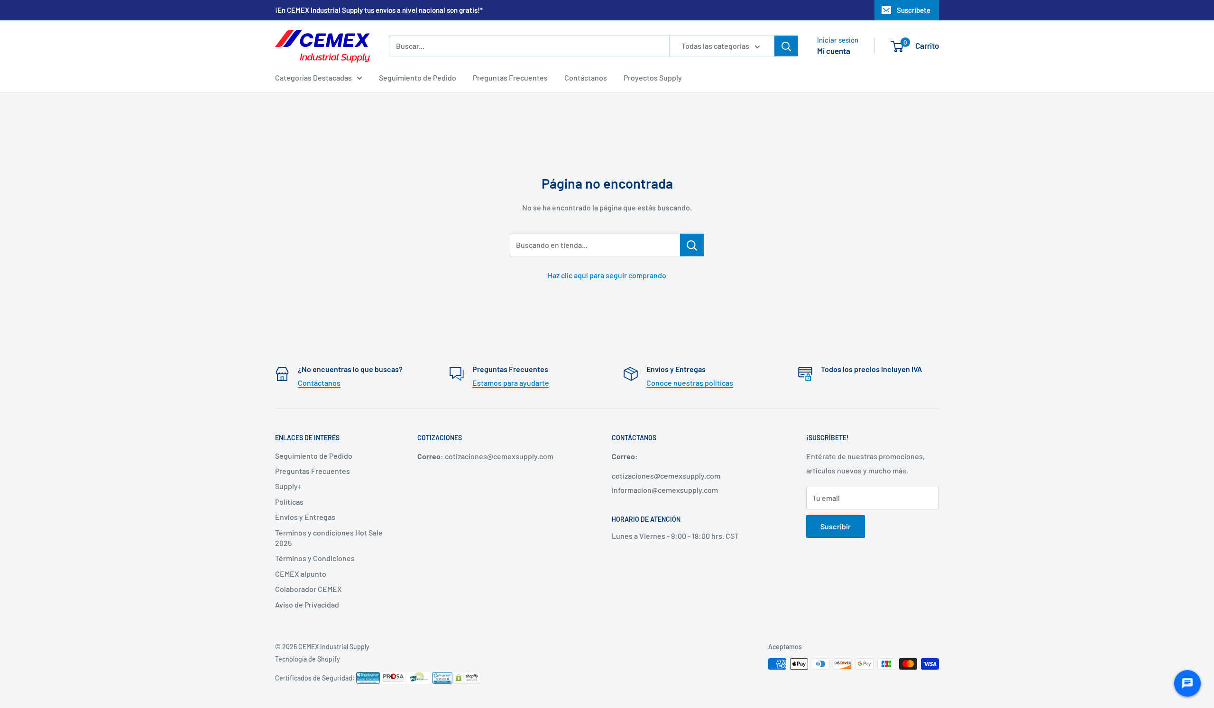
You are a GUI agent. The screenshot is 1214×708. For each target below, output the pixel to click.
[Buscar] (786, 46)
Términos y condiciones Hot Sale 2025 (329, 537)
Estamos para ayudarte (510, 382)
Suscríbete (913, 10)
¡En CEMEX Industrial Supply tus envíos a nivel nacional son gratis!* (379, 10)
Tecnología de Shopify (307, 659)
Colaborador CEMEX (308, 588)
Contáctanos (585, 77)
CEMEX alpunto (300, 573)
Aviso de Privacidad (307, 604)
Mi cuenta (833, 50)
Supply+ (288, 485)
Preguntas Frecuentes (510, 77)
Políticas (289, 501)
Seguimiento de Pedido (417, 77)
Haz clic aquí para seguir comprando (607, 275)
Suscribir (835, 526)
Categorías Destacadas (313, 77)
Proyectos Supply (653, 77)
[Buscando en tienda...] (692, 245)
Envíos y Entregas (305, 516)
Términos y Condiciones (315, 558)
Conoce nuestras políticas (689, 382)
